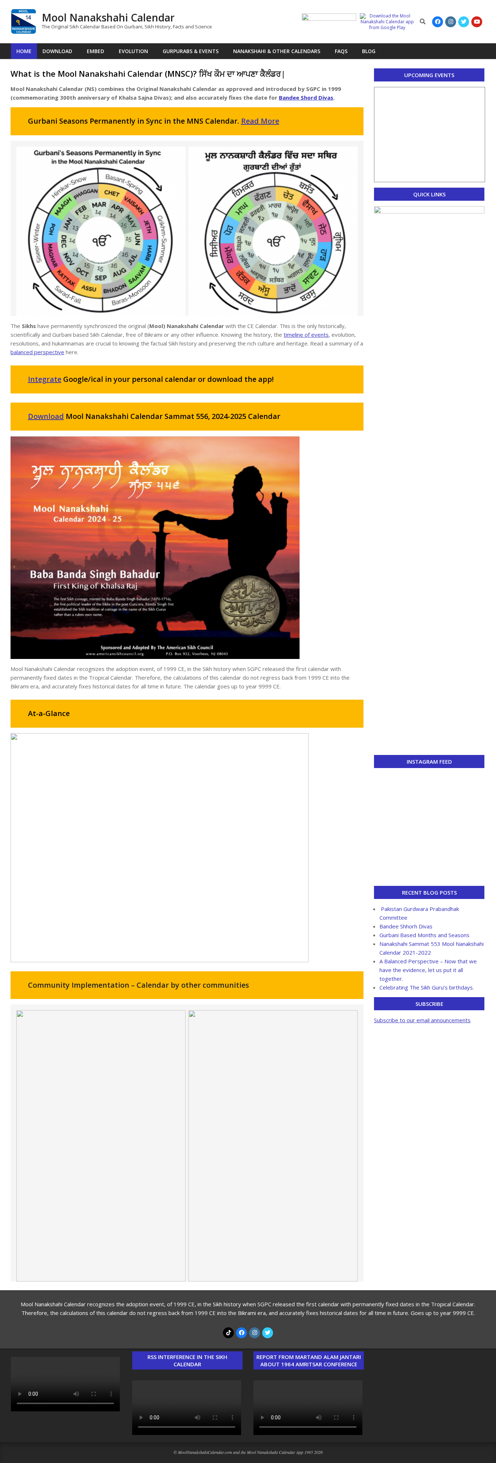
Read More (260, 121)
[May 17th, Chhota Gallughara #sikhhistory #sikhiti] (429, 871)
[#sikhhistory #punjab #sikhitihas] (429, 809)
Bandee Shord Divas (306, 97)
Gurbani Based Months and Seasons (424, 935)
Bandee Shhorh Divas (405, 926)
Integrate (44, 379)
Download (46, 416)
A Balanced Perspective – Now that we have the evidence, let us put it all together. (428, 970)
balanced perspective (37, 352)
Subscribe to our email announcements (422, 1020)
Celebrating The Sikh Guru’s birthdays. (426, 987)
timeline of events (306, 334)
